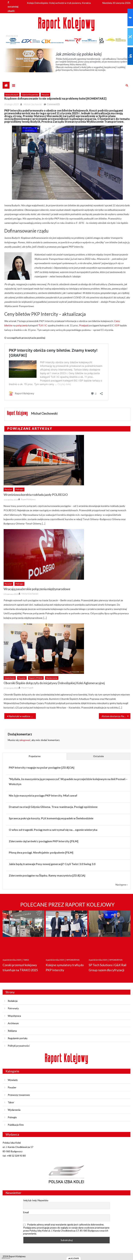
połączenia (22, 325)
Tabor (11, 1102)
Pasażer (45, 94)
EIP (117, 325)
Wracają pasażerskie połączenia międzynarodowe (37, 589)
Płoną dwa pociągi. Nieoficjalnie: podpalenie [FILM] (41, 852)
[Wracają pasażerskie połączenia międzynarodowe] (67, 554)
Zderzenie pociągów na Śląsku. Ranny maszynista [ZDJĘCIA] (47, 875)
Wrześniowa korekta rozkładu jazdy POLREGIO (36, 494)
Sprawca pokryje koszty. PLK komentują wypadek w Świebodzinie (51, 818)
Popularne (35, 756)
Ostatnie (98, 756)
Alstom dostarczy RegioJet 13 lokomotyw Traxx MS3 (116, 716)
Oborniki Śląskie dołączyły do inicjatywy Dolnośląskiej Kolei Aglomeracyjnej (54, 683)
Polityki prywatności (18, 1045)
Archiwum (13, 1023)
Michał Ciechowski (32, 104)
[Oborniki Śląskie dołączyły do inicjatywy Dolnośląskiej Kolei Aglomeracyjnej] (67, 648)
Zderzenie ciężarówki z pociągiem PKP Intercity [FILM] (43, 841)
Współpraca (14, 1015)
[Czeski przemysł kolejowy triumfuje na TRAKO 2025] (23, 931)
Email (26, 1212)
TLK (40, 325)
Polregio (19, 489)
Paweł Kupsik (27, 687)
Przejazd (83, 325)
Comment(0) (53, 104)
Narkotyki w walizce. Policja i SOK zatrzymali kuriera (22, 716)
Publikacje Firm (16, 1124)
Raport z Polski (36, 678)
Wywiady (13, 1079)
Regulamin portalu (17, 1038)
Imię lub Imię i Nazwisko (35, 1200)
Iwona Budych (11, 94)
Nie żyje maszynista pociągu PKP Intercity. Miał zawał (43, 795)
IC (46, 325)
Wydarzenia (51, 678)
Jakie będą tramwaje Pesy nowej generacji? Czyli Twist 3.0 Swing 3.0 (52, 864)
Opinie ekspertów (30, 94)
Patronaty (13, 1008)
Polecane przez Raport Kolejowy (67, 904)
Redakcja (12, 1000)
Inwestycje (10, 678)
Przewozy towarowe (19, 1094)
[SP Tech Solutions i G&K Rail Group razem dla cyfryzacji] (109, 931)
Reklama (12, 1030)
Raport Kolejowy (28, 499)
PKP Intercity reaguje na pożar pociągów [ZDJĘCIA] (41, 767)
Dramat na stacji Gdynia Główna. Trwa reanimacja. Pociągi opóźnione (53, 806)
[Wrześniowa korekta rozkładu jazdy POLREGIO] (67, 460)
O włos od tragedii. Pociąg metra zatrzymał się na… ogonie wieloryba (53, 829)
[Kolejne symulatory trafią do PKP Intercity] (66, 931)
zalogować (24, 740)
